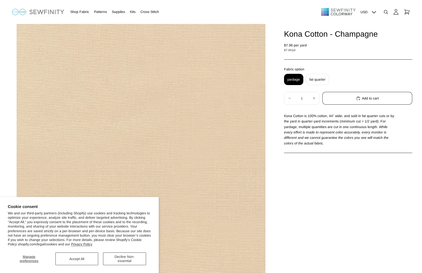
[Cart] (406, 12)
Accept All (76, 259)
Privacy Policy (81, 244)
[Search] (385, 12)
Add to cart (370, 98)
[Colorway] (338, 12)
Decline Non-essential (125, 259)
